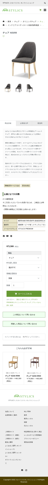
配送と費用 (9, 442)
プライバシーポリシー (31, 438)
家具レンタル (28, 418)
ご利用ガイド (9, 432)
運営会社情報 (28, 442)
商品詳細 (8, 123)
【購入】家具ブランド (23, 299)
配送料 (40, 123)
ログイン (26, 337)
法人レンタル (28, 426)
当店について (9, 411)
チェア (29, 302)
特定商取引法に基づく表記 (33, 432)
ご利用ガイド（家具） (12, 438)
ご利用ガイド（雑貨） (12, 435)
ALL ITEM (27, 411)
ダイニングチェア (20, 302)
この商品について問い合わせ (24, 315)
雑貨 (25, 422)
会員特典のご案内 (11, 415)
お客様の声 (24, 123)
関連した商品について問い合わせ (24, 324)
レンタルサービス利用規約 (33, 435)
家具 (11, 305)
